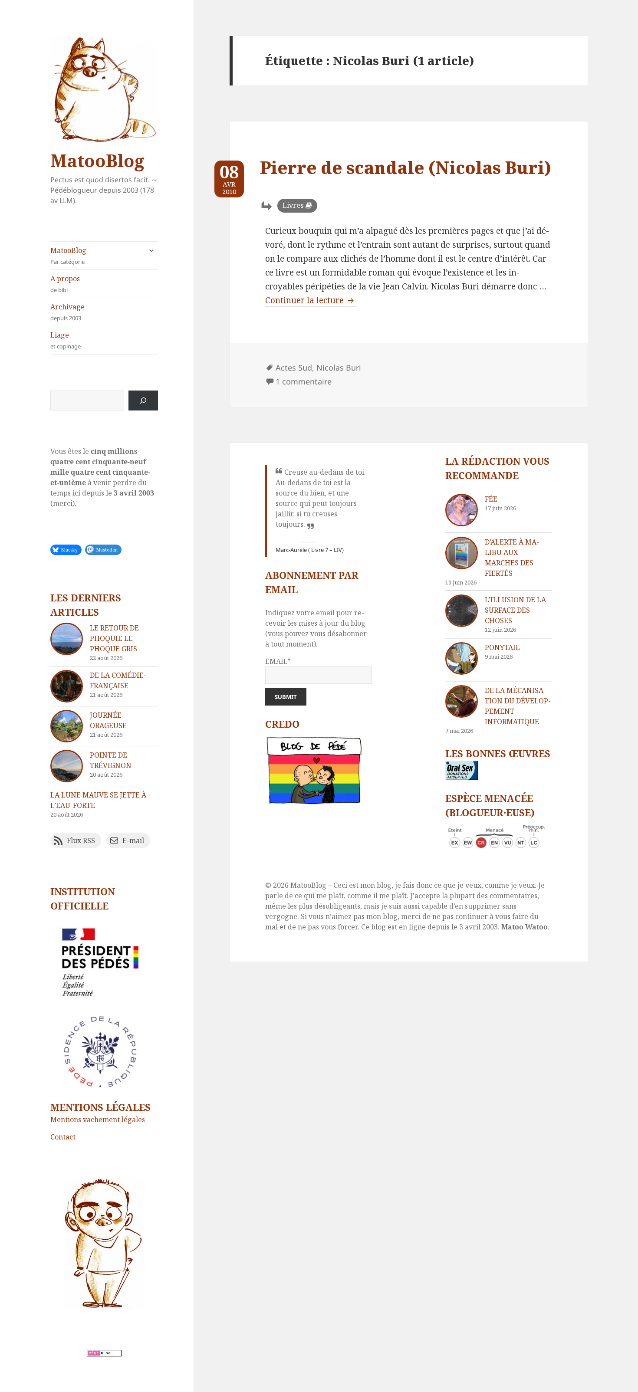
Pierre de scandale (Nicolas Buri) (405, 167)
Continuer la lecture (310, 300)
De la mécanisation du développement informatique (518, 706)
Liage (65, 340)
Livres (293, 205)
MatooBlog (97, 160)
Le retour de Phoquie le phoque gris (114, 638)
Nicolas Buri (338, 367)
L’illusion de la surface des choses (515, 610)
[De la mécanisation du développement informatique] (461, 701)
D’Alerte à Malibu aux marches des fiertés (512, 557)
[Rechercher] (143, 400)
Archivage (67, 312)
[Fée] (461, 510)
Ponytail (502, 647)
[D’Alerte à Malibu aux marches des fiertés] (461, 553)
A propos (65, 284)
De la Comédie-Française (118, 680)
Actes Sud (294, 367)
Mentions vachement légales (97, 1119)
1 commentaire (304, 381)
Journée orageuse (108, 720)
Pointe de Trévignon (111, 760)
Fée (491, 499)
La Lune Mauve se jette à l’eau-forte (98, 800)
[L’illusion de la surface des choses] (461, 610)
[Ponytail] (461, 658)
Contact (63, 1137)
